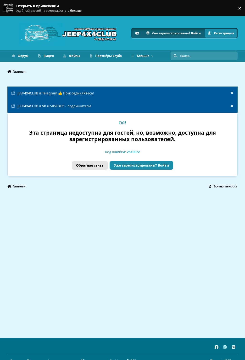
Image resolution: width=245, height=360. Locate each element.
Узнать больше (12, 8)
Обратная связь (90, 165)
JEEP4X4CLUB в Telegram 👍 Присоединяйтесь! (55, 93)
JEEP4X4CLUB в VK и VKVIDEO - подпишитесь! (54, 106)
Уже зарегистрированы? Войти (141, 165)
